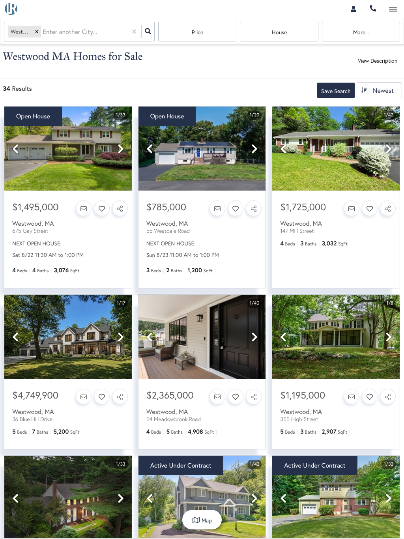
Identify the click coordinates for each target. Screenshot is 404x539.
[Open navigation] (393, 9)
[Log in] (353, 9)
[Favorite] (102, 208)
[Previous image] (15, 149)
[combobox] (43, 31)
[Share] (120, 208)
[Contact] (84, 208)
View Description (377, 60)
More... (361, 32)
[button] (36, 32)
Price (197, 32)
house (279, 32)
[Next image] (121, 149)
